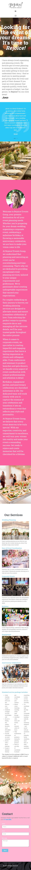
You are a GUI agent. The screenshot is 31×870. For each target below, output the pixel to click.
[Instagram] (15, 16)
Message (4, 838)
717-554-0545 (7, 819)
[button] (15, 11)
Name (3, 824)
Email (3, 831)
